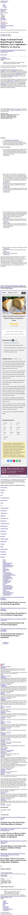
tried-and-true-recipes (7, 593)
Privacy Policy (6, 907)
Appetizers (3, 843)
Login (2, 9)
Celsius (19, 358)
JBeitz (2, 707)
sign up (2, 2)
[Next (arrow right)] (2, 812)
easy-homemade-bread (7, 573)
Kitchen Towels (3, 531)
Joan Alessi (3, 770)
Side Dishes (9, 50)
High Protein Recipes (5, 830)
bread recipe (10, 80)
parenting (5, 6)
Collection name (4, 876)
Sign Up (5, 9)
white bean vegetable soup (16, 110)
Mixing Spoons (3, 551)
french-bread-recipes (7, 580)
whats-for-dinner (6, 595)
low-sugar (5, 583)
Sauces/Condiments (5, 855)
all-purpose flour (15, 140)
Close (10, 881)
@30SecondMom (12, 471)
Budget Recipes (20, 50)
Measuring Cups (4, 520)
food (4, 4)
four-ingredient (18, 73)
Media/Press (5, 903)
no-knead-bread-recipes (8, 586)
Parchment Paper (4, 510)
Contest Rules (6, 910)
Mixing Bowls (3, 515)
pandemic (2, 71)
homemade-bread (6, 582)
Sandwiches (14, 50)
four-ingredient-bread (7, 577)
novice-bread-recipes (7, 589)
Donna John (3, 740)
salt (14, 143)
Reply (4, 666)
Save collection (4, 882)
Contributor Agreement (8, 909)
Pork (1, 819)
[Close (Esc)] (1, 811)
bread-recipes (6, 569)
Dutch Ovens (3, 490)
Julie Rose (3, 664)
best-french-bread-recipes (8, 565)
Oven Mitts (3, 556)
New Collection (4, 875)
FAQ (4, 904)
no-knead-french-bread (8, 587)
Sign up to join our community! (7, 25)
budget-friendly (6, 570)
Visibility (2, 878)
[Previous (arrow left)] (1, 812)
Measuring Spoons (4, 526)
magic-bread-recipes (7, 585)
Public (3, 880)
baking (4, 561)
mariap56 (2, 756)
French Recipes (10, 51)
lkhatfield (2, 693)
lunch (4, 584)
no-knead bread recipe (8, 74)
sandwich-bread (6, 591)
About (4, 900)
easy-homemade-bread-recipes (9, 574)
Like (2, 666)
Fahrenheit (15, 358)
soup (19, 108)
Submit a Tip (3, 10)
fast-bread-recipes (6, 576)
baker (4, 560)
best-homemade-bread (7, 566)
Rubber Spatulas (4, 541)
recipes (4, 590)
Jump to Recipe (4, 54)
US (13, 340)
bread (4, 567)
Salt (1, 505)
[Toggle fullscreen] (2, 811)
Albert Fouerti (3, 752)
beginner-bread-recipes (8, 563)
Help (4, 905)
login (5, 2)
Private (8, 880)
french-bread (5, 579)
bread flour (9, 342)
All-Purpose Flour (4, 500)
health (4, 5)
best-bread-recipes (7, 564)
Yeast (1, 495)
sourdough (14, 71)
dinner (8, 108)
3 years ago (8, 666)
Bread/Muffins (4, 50)
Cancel (9, 882)
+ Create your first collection (6, 872)
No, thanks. (8, 34)
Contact (4, 902)
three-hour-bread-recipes (8, 592)
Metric (16, 340)
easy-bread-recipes (7, 572)
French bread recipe (14, 75)
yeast (16, 142)
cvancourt (3, 718)
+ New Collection (4, 881)
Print (23, 292)
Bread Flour (3, 536)
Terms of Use (6, 906)
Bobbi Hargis (3, 667)
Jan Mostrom (3, 677)
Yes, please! (3, 34)
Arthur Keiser (3, 749)
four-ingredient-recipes (7, 578)
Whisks (2, 546)
